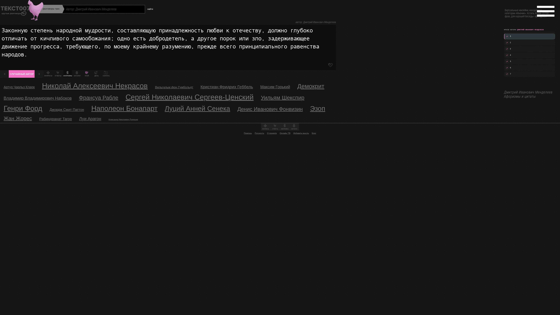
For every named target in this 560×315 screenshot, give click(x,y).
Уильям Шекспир (282, 98)
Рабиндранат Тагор (55, 119)
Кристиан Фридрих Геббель (227, 87)
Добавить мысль (301, 133)
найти (150, 8)
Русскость (259, 133)
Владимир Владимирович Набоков (38, 98)
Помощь (248, 133)
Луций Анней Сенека (197, 108)
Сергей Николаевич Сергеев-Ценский (190, 97)
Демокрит (310, 86)
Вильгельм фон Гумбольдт (174, 87)
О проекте (272, 133)
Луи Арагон (90, 118)
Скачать (106, 76)
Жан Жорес (18, 118)
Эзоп (317, 108)
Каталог (77, 76)
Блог (314, 133)
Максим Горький (275, 87)
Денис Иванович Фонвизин (270, 109)
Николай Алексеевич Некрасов (95, 86)
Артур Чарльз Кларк (19, 87)
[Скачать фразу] (330, 65)
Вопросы (48, 76)
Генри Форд (23, 108)
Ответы (58, 76)
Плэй (87, 76)
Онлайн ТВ (285, 133)
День (96, 76)
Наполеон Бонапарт (124, 108)
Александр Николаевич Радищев (123, 119)
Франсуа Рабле (98, 98)
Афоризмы (67, 76)
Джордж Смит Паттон (67, 110)
